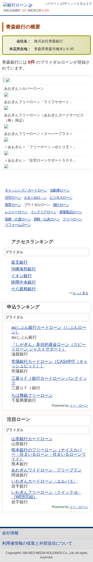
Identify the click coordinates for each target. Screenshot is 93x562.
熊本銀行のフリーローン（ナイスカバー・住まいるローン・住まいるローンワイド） (48, 454)
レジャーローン (16, 212)
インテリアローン (43, 212)
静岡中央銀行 (23, 282)
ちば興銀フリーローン (32, 395)
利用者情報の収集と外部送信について (37, 543)
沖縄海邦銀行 (23, 269)
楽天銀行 (19, 262)
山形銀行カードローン (32, 439)
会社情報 (10, 533)
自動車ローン (60, 190)
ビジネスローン (61, 197)
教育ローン (13, 205)
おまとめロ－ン (35, 197)
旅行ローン (61, 205)
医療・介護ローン (18, 219)
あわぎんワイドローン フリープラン (46, 470)
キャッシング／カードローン (26, 190)
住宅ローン (13, 197)
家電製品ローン (70, 212)
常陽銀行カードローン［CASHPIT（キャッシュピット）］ (49, 363)
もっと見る (80, 293)
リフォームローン (18, 224)
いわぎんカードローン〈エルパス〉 (44, 481)
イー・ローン (78, 405)
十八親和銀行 (23, 289)
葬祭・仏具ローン (47, 219)
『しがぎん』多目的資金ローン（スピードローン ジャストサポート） (48, 346)
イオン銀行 (21, 276)
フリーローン (72, 219)
